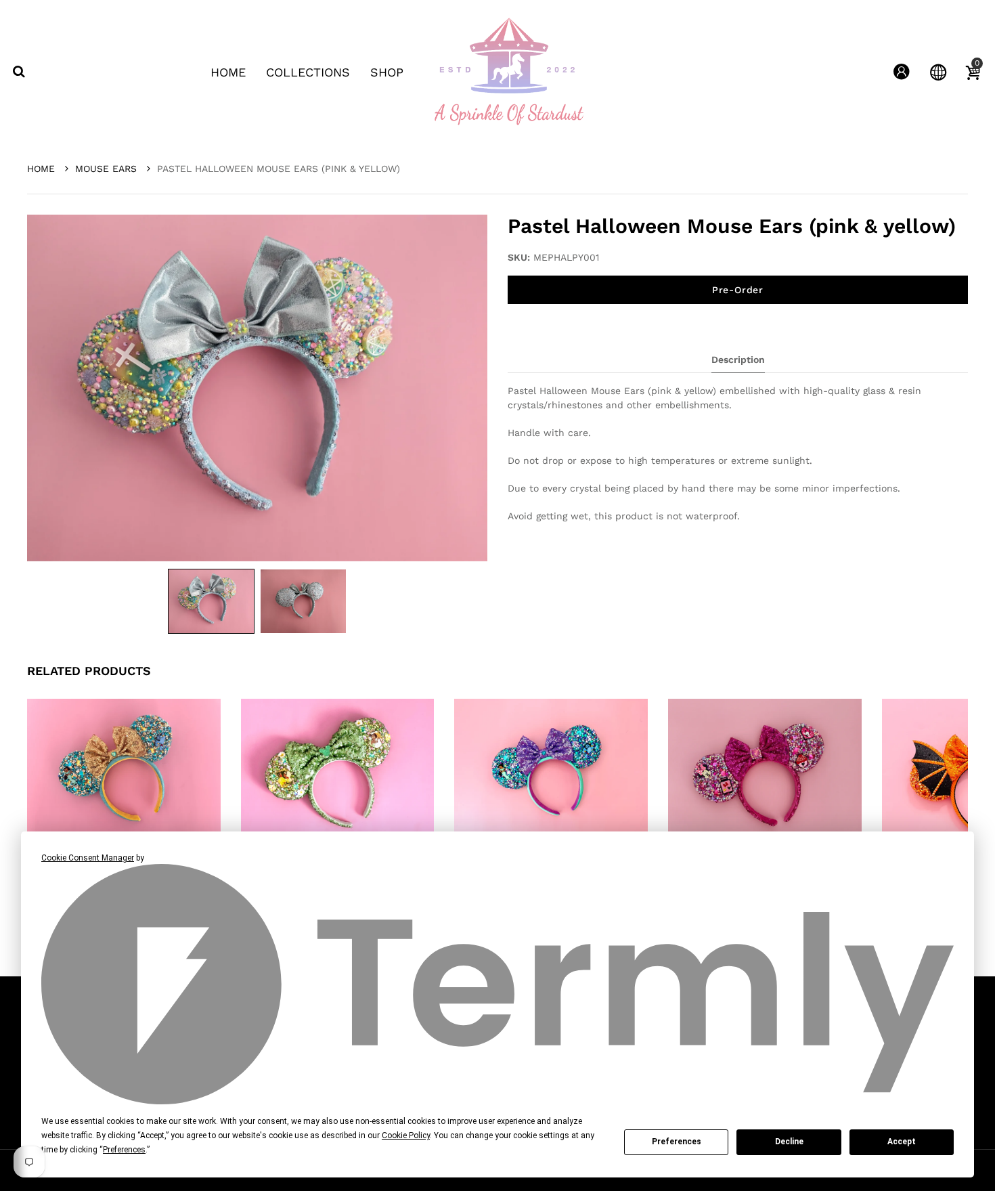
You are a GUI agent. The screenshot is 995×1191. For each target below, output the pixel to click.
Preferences (676, 1141)
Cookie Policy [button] (406, 1135)
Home (42, 168)
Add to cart (344, 818)
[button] (211, 601)
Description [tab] (738, 359)
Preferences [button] (124, 1149)
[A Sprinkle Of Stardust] (509, 71)
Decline (789, 1141)
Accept (901, 1141)
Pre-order (738, 289)
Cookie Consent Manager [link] (87, 858)
